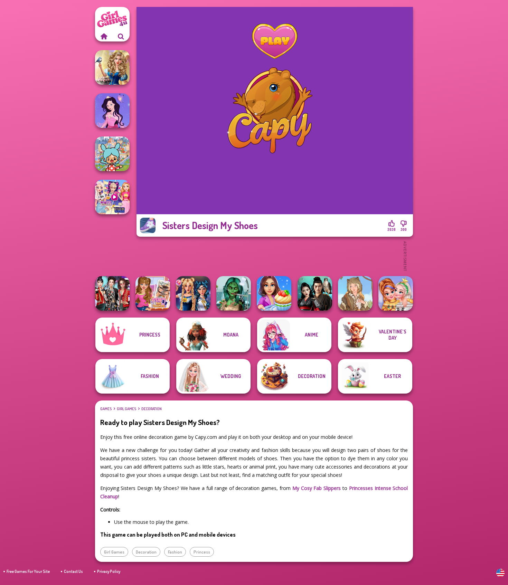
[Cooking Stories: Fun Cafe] (274, 293)
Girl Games (126, 408)
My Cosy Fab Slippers (316, 488)
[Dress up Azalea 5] (112, 110)
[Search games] (121, 36)
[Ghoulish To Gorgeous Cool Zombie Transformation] (233, 293)
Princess (202, 552)
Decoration (151, 408)
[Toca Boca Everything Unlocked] (112, 153)
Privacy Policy (108, 571)
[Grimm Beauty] (355, 293)
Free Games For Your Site (28, 571)
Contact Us (73, 571)
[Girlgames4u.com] (103, 36)
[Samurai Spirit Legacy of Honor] (315, 293)
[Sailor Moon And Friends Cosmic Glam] (193, 293)
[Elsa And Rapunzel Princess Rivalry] (112, 197)
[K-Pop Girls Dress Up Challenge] (112, 293)
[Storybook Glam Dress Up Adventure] (112, 67)
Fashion (175, 552)
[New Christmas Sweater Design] (395, 293)
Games (106, 408)
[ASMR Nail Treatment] (152, 293)
